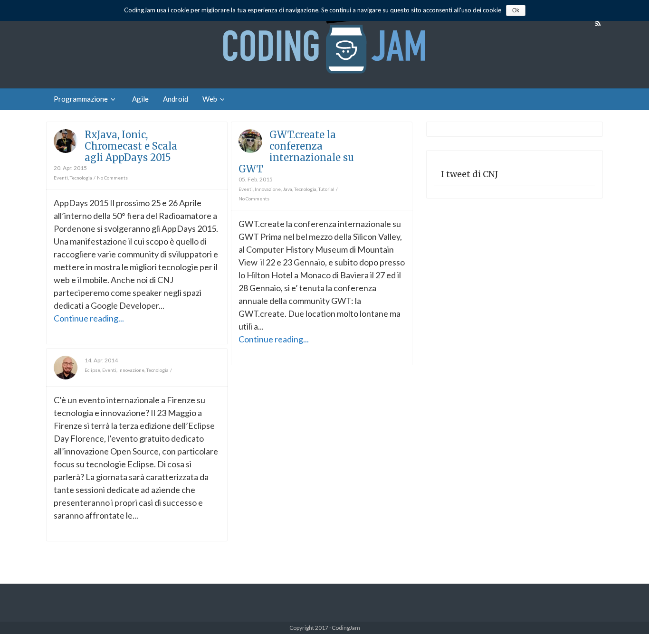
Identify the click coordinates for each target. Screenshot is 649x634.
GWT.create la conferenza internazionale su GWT (296, 152)
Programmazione (81, 99)
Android (175, 99)
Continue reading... (89, 318)
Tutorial (326, 189)
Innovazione (268, 189)
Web (209, 99)
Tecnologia (81, 177)
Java (287, 189)
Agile (140, 99)
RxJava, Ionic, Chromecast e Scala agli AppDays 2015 (131, 146)
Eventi (61, 177)
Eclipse (92, 370)
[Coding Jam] (324, 44)
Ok (515, 10)
